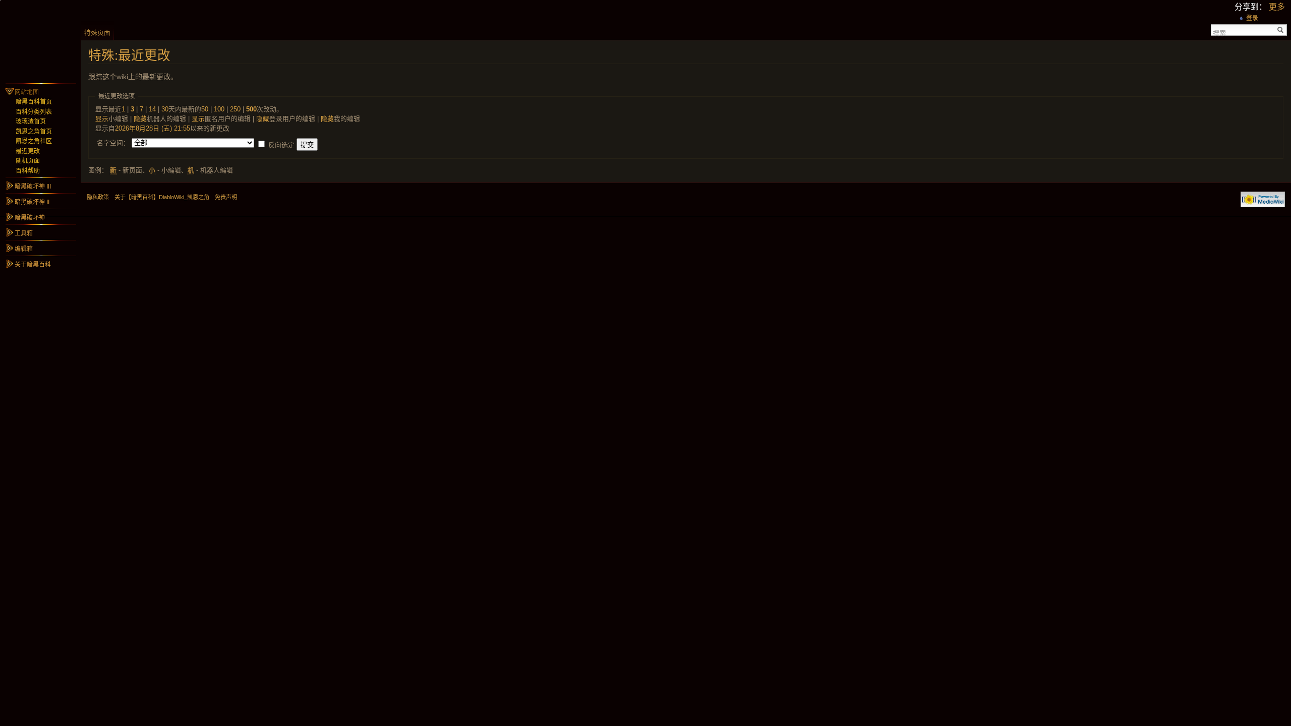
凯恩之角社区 (34, 141)
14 (152, 109)
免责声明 (226, 197)
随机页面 (28, 160)
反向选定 (281, 145)
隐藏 (140, 119)
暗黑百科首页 (34, 101)
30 (164, 109)
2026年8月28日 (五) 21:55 (152, 128)
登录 (1252, 18)
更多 (1277, 7)
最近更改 (28, 151)
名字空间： (113, 143)
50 (204, 109)
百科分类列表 (34, 111)
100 (219, 109)
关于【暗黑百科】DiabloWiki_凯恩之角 (161, 197)
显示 (101, 119)
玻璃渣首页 (31, 121)
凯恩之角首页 (34, 131)
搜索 (1219, 32)
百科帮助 (28, 170)
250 (235, 109)
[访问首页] (40, 40)
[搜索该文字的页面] (1280, 30)
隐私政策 (98, 197)
